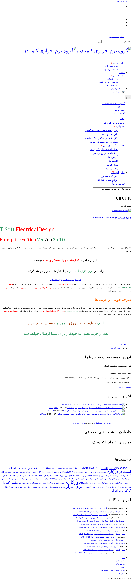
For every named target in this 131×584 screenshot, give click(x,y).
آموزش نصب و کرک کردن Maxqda (61, 468)
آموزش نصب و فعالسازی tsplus (102, 540)
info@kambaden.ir (124, 387)
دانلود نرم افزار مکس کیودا (82, 479)
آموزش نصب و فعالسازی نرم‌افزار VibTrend (60, 414)
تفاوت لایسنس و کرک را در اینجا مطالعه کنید (65, 280)
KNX (86, 468)
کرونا (8, 487)
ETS (80, 468)
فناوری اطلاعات (38, 482)
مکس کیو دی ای (89, 487)
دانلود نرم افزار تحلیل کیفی (17, 475)
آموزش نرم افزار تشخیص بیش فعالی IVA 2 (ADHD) (71, 408)
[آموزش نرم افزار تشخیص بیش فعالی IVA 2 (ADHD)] (109, 408)
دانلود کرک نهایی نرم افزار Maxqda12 (95, 483)
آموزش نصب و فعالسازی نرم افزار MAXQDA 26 (90, 508)
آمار (75, 468)
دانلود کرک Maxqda (117, 483)
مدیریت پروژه (24, 483)
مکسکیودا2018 (125, 487)
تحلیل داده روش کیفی (88, 472)
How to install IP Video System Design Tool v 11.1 (95, 521)
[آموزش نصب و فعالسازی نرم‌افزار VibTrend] (102, 414)
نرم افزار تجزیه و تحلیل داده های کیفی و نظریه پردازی (45, 487)
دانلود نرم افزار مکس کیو (101, 479)
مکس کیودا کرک (102, 487)
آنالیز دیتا (41, 468)
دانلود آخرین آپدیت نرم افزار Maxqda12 (47, 472)
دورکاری (73, 482)
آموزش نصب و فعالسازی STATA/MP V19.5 (98, 543)
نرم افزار (74, 486)
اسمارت (11, 468)
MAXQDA (94, 468)
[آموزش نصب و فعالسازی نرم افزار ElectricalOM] (115, 404)
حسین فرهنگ (120, 511)
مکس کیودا (10, 482)
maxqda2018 (123, 468)
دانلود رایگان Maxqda (81, 475)
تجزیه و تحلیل (101, 472)
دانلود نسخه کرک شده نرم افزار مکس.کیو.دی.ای (30, 479)
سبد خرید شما (116, 37)
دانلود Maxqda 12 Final (71, 472)
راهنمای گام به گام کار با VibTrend (63, 411)
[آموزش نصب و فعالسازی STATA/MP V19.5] (118, 423)
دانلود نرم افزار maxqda (64, 475)
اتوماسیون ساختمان (26, 468)
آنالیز (46, 468)
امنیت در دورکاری (119, 471)
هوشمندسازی (18, 487)
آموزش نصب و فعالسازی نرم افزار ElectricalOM (83, 404)
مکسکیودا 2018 (113, 487)
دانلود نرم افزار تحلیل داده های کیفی (40, 475)
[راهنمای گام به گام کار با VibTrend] (102, 411)
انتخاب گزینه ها (115, 348)
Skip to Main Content (123, 1)
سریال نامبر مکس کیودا (55, 483)
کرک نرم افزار (121, 490)
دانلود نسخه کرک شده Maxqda (60, 479)
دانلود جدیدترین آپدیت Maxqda (100, 475)
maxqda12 (108, 468)
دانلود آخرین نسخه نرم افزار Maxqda (18, 472)
